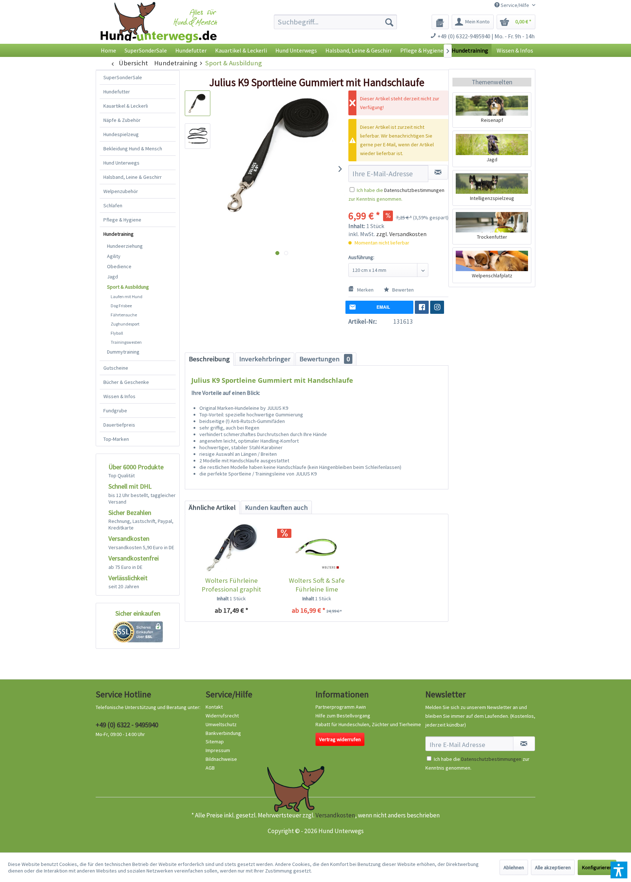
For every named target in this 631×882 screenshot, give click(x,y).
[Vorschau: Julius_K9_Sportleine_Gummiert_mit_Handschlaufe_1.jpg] (197, 103)
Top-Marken (116, 439)
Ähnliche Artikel (212, 507)
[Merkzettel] (440, 22)
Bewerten (402, 289)
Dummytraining (123, 351)
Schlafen (112, 205)
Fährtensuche (124, 314)
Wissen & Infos (119, 396)
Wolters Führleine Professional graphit (231, 584)
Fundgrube (115, 410)
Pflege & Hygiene (122, 219)
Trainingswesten (126, 342)
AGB (210, 767)
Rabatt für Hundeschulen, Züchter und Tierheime (368, 724)
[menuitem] (335, 22)
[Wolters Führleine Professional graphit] (231, 547)
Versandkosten (335, 815)
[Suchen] (389, 22)
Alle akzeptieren (553, 867)
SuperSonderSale (122, 77)
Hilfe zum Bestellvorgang (343, 715)
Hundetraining (118, 234)
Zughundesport (125, 324)
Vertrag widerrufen (340, 739)
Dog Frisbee (121, 305)
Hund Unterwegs (121, 162)
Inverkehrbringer (264, 359)
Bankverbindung (223, 733)
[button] (619, 870)
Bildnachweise (221, 759)
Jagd (112, 276)
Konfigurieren (597, 867)
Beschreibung (209, 359)
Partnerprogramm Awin (341, 707)
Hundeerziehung (125, 246)
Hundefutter (116, 91)
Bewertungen (324, 359)
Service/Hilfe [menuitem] (515, 5)
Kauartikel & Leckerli (125, 106)
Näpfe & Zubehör (122, 120)
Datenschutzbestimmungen (414, 190)
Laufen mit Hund (126, 296)
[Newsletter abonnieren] (524, 743)
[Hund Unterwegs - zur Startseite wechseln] (158, 28)
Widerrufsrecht (222, 715)
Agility (114, 256)
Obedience (119, 266)
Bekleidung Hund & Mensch (132, 148)
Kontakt (214, 707)
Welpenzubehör (120, 191)
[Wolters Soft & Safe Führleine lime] (316, 547)
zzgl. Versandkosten (401, 234)
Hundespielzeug (121, 134)
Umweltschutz (221, 724)
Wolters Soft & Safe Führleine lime (317, 584)
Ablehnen (514, 867)
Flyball (117, 333)
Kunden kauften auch (276, 507)
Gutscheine (115, 368)
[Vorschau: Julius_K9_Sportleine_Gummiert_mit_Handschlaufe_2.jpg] (197, 136)
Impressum (218, 750)
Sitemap (215, 741)
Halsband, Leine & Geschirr (132, 177)
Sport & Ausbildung (128, 287)
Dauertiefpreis (119, 424)
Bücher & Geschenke (126, 382)
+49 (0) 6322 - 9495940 (127, 724)
